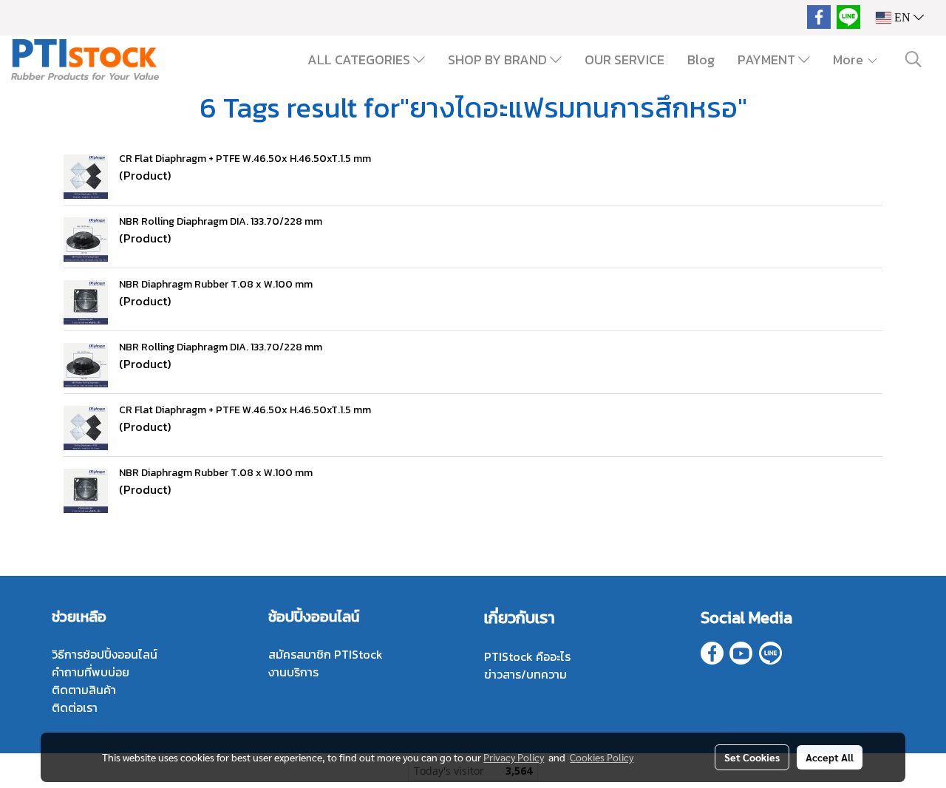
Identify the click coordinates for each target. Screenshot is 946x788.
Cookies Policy (601, 757)
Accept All (830, 757)
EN (902, 17)
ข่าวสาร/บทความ (525, 674)
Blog (701, 59)
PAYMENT (768, 59)
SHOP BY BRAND (499, 59)
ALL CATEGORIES (360, 59)
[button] (913, 59)
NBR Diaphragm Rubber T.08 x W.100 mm (216, 284)
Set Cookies (752, 757)
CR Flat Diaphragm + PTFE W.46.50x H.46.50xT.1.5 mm (245, 158)
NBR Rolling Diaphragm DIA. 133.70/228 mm (220, 221)
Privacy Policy (513, 757)
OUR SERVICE (624, 59)
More (849, 59)
